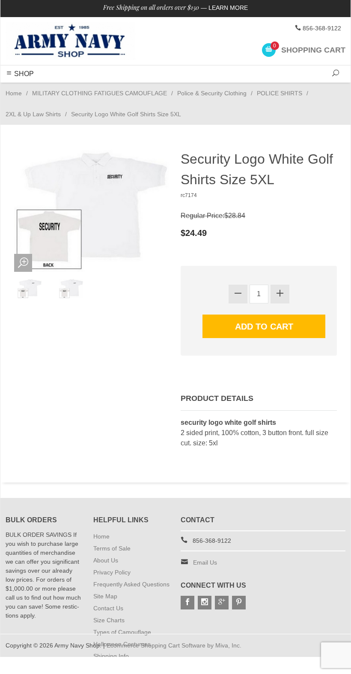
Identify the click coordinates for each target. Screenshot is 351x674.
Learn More (228, 7)
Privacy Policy (112, 572)
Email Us (205, 562)
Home (14, 93)
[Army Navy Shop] (70, 41)
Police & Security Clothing (212, 93)
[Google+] (222, 602)
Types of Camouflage (122, 632)
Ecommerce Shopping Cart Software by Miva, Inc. (174, 645)
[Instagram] (204, 602)
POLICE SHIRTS (279, 93)
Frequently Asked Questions (131, 584)
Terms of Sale (112, 548)
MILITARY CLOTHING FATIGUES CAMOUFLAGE (99, 93)
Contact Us (108, 608)
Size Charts (109, 620)
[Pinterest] (239, 602)
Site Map (105, 596)
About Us (105, 560)
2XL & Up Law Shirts (33, 114)
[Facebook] (187, 602)
